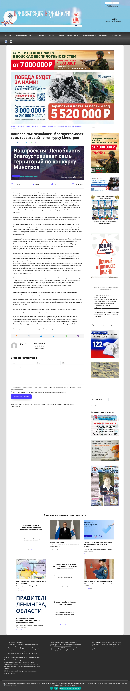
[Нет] (128, 686)
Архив (61, 35)
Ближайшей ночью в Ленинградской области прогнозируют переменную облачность (31, 528)
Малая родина (88, 35)
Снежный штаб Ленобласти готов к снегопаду (65, 603)
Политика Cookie (9, 673)
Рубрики (8, 35)
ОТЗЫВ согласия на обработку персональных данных (20, 671)
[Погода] (108, 5)
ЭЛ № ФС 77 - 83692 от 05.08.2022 (26, 653)
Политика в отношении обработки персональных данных (22, 657)
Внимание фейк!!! (57, 542)
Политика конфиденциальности (70, 688)
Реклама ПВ (116, 35)
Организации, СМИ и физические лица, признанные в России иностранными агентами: (107, 314)
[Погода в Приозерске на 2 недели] (113, 6)
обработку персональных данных (58, 387)
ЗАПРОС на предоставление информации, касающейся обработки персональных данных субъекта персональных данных (22, 666)
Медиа (51, 35)
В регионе (16, 176)
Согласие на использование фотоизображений (19, 662)
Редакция (102, 35)
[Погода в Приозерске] (112, 3)
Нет (56, 688)
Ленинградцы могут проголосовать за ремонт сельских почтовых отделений (98, 544)
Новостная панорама (24, 35)
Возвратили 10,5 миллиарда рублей (98, 581)
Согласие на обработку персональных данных (18, 660)
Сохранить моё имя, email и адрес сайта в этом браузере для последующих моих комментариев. (39, 392)
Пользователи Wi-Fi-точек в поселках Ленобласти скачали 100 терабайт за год (65, 566)
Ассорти (40, 35)
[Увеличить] (117, 179)
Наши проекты (72, 35)
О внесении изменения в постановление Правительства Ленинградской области (28, 620)
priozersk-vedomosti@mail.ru (62, 646)
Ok (51, 688)
